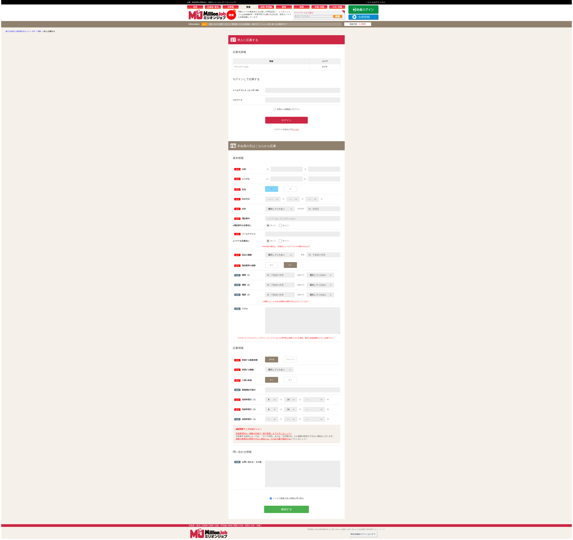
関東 (249, 7)
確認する (286, 509)
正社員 (271, 359)
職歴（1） (243, 275)
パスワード (237, 100)
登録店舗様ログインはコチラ (363, 534)
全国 (196, 7)
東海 (285, 7)
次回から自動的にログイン (288, 109)
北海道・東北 (214, 7)
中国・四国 (320, 7)
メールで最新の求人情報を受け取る (288, 498)
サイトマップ (380, 529)
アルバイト (290, 359)
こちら (296, 129)
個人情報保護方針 (322, 529)
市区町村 (300, 209)
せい (268, 179)
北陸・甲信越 (267, 7)
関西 (302, 7)
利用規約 (310, 529)
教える (273, 225)
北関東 (231, 7)
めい (305, 179)
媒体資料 (369, 529)
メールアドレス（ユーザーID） (246, 90)
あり (271, 265)
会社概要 (361, 529)
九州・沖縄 (338, 7)
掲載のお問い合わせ (349, 529)
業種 (302, 255)
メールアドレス (246, 234)
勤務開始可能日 (246, 390)
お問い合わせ (335, 529)
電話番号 (243, 218)
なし (290, 265)
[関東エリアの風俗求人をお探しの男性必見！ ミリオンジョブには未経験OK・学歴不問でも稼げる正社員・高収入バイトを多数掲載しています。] (213, 19)
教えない (286, 225)
